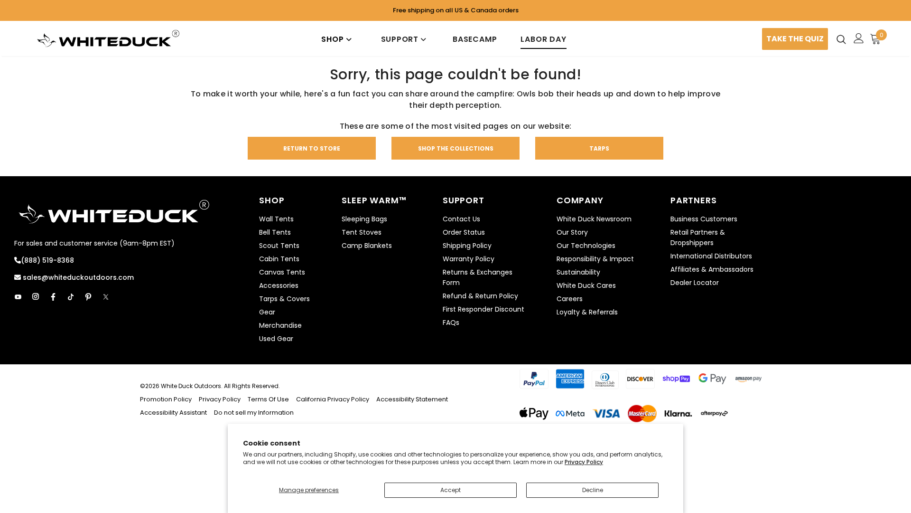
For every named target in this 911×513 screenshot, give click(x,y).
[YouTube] (18, 296)
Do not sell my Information (254, 412)
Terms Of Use (268, 399)
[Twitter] (105, 296)
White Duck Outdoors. (192, 386)
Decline (592, 490)
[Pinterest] (88, 296)
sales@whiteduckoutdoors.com (77, 277)
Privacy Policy (584, 462)
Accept (450, 490)
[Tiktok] (70, 296)
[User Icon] (859, 38)
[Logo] (108, 39)
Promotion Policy (166, 399)
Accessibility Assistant (173, 412)
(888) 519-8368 (47, 260)
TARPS (599, 148)
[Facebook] (53, 296)
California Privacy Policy (332, 399)
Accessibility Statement (412, 399)
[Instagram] (35, 296)
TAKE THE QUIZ (795, 38)
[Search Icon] (841, 39)
